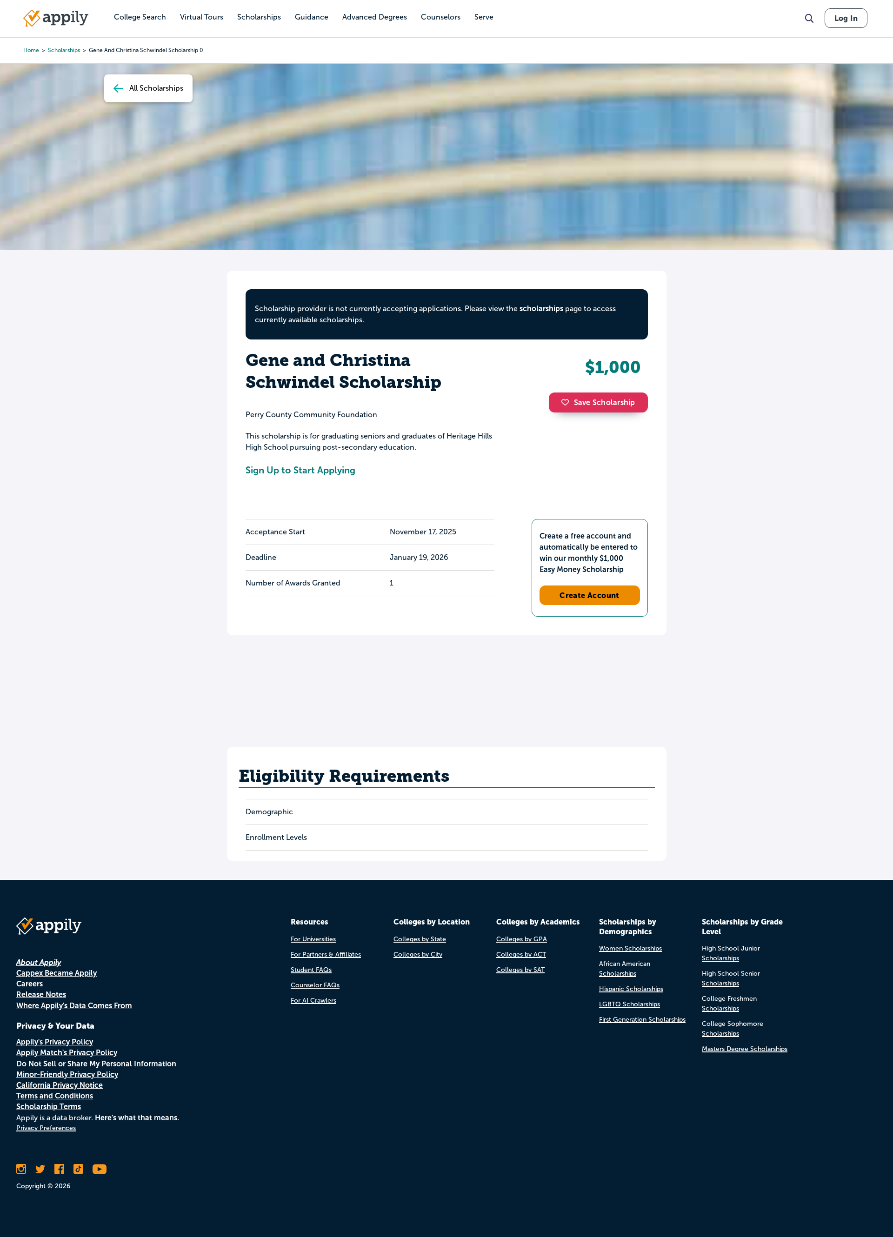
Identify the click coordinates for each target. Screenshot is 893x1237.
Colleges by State (419, 939)
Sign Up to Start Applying (300, 470)
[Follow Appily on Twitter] (40, 1169)
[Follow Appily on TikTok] (78, 1169)
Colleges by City (417, 954)
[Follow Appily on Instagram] (21, 1169)
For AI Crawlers (313, 1000)
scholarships (64, 50)
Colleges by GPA (521, 939)
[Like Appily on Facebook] (59, 1169)
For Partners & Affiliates (326, 954)
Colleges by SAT (520, 969)
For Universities (313, 939)
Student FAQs (311, 969)
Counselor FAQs (315, 985)
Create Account (590, 595)
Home (31, 50)
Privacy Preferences (46, 1127)
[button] (567, 402)
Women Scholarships (630, 948)
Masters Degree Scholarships (744, 1048)
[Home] (55, 18)
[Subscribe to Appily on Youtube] (100, 1169)
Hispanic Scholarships (631, 988)
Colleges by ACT (521, 954)
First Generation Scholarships (642, 1019)
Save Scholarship (604, 402)
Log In (846, 18)
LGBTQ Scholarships (629, 1004)
